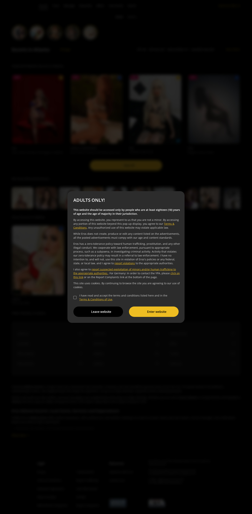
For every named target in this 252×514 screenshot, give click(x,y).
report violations (125, 263)
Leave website (101, 312)
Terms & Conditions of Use (95, 299)
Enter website (156, 312)
